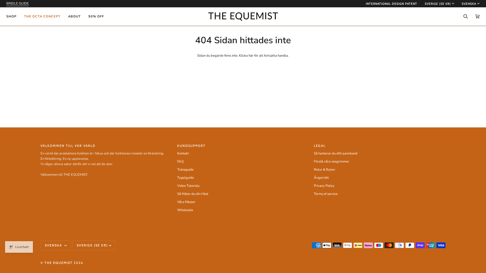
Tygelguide (185, 177)
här (251, 55)
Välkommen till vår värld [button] (67, 146)
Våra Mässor (186, 202)
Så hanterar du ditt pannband (335, 153)
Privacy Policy (324, 186)
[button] (13, 16)
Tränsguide (185, 169)
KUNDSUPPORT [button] (191, 146)
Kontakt (183, 153)
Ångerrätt (321, 177)
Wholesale (185, 210)
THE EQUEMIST (58, 263)
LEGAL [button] (320, 146)
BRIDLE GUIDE (17, 3)
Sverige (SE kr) (438, 4)
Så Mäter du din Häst (192, 194)
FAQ (180, 161)
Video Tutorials (188, 186)
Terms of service (326, 194)
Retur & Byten (324, 169)
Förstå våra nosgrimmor (331, 161)
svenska (469, 4)
